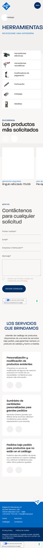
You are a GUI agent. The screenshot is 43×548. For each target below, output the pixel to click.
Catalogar (6, 522)
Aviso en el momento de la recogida (11, 546)
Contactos (18, 522)
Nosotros (18, 518)
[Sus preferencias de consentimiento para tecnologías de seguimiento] (39, 544)
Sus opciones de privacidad (14, 543)
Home (4, 518)
